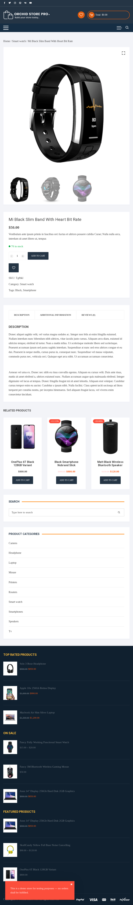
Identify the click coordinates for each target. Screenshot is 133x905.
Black (18, 290)
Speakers (14, 621)
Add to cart (38, 256)
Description (21, 315)
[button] (123, 53)
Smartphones (16, 611)
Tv (10, 631)
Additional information (55, 315)
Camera (13, 543)
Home (6, 41)
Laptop (12, 562)
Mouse (12, 572)
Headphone (15, 552)
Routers (13, 592)
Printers (13, 582)
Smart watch (19, 41)
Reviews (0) (88, 315)
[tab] (22, 315)
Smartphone (29, 290)
